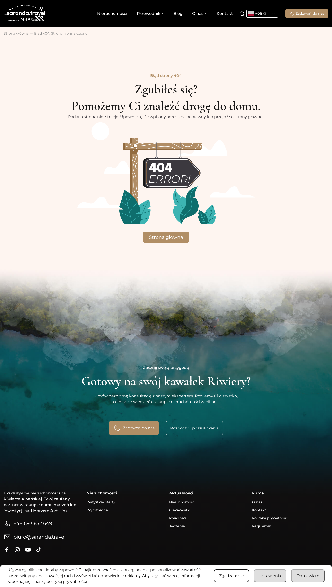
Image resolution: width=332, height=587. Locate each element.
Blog (178, 13)
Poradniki (177, 518)
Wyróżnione (97, 510)
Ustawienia (270, 575)
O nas (197, 13)
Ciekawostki (180, 510)
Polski (260, 13)
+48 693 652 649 (32, 523)
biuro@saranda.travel (39, 537)
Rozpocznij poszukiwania (194, 428)
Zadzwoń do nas (310, 13)
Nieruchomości (112, 13)
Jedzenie (177, 526)
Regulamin (261, 526)
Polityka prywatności (270, 518)
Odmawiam (308, 575)
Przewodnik (148, 13)
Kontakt (225, 13)
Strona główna (16, 33)
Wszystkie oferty (101, 502)
